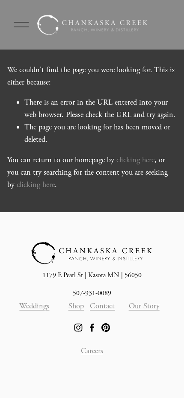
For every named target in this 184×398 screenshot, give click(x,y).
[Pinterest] (105, 327)
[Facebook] (92, 327)
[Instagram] (78, 327)
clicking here (135, 160)
